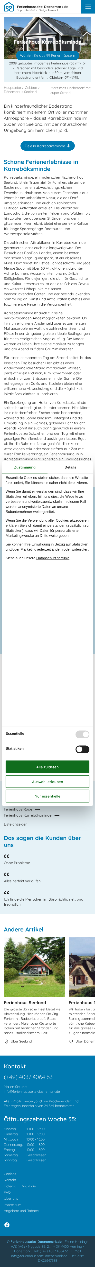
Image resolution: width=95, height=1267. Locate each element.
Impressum (12, 1205)
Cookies (10, 1174)
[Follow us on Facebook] (7, 1225)
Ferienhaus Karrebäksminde (27, 815)
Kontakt (10, 1180)
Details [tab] (70, 467)
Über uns (11, 1198)
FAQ (7, 1192)
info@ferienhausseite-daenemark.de (32, 1091)
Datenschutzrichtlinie (20, 1186)
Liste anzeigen (16, 824)
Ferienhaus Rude (18, 809)
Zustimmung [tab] (25, 467)
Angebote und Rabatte (21, 1211)
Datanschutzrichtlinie (52, 558)
